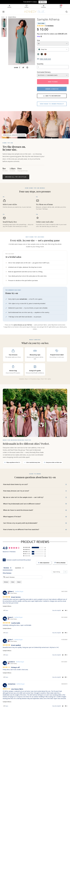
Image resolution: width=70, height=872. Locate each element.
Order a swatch (51, 89)
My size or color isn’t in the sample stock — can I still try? (23, 497)
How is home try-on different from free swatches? (21, 529)
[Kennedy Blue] (35, 12)
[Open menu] (3, 12)
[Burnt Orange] (45, 54)
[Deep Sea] (38, 54)
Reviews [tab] (6, 568)
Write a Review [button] (60, 562)
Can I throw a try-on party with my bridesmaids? (20, 523)
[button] (63, 610)
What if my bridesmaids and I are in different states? (21, 504)
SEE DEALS (42, 2)
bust (19, 582)
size (12, 582)
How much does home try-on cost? (15, 484)
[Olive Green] (42, 54)
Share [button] (6, 610)
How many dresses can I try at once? (16, 491)
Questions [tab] (18, 568)
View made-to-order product (52, 104)
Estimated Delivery (44, 72)
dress (6, 582)
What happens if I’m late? (12, 517)
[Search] (66, 12)
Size (38, 40)
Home (2, 17)
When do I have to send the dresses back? (18, 510)
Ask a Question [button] (44, 562)
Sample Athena (7, 606)
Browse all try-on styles (15, 177)
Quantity (40, 64)
